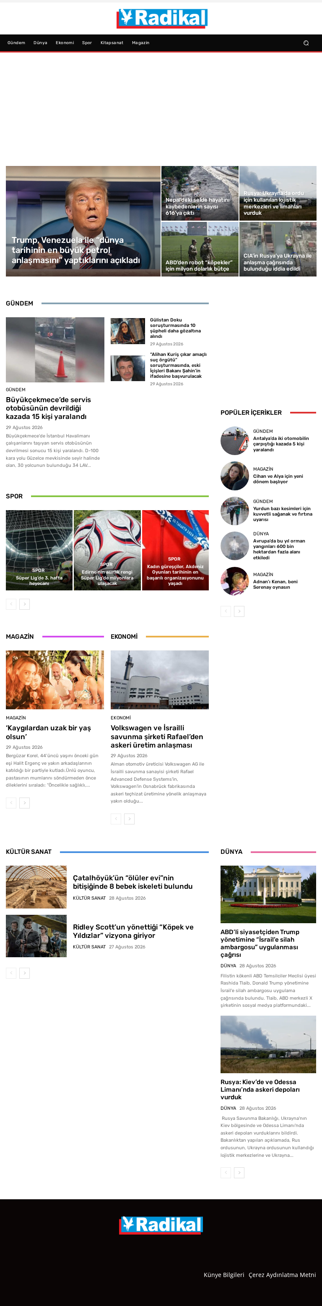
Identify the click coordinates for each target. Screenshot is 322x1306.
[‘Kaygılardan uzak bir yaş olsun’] (55, 679)
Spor (38, 570)
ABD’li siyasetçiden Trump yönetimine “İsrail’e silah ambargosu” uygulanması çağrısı (260, 943)
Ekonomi (121, 718)
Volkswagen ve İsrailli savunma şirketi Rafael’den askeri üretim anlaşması (157, 736)
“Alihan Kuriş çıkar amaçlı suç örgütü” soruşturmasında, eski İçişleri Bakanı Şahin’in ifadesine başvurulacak (178, 365)
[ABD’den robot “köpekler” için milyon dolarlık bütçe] (200, 249)
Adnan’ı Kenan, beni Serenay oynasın (275, 584)
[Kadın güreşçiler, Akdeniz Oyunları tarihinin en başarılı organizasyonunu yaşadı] (175, 550)
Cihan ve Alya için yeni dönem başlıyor (278, 479)
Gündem (16, 389)
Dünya (261, 534)
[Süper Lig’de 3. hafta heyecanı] (39, 550)
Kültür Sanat (89, 898)
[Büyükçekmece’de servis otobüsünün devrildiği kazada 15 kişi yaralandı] (55, 349)
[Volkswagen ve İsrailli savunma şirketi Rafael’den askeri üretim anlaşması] (160, 679)
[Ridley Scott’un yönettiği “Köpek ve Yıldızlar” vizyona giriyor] (36, 936)
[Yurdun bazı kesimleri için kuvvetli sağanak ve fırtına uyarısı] (235, 511)
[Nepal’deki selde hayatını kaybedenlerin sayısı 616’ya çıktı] (200, 193)
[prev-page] (11, 604)
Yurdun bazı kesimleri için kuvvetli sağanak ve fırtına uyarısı (282, 514)
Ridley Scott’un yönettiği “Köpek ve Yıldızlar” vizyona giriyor (133, 931)
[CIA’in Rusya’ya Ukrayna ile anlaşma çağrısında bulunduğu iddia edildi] (278, 249)
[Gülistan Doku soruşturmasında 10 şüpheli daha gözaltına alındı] (128, 331)
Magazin (16, 718)
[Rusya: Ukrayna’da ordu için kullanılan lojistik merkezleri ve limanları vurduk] (278, 193)
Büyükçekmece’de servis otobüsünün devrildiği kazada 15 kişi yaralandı (48, 408)
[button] (306, 42)
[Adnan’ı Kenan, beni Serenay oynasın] (235, 581)
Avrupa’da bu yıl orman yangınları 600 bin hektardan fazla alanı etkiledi (279, 549)
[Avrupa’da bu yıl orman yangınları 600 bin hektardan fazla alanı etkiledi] (235, 546)
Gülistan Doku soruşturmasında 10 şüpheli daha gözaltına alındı (175, 328)
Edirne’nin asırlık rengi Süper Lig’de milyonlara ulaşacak (107, 577)
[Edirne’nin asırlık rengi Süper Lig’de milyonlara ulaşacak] (107, 550)
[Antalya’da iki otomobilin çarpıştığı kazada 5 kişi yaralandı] (235, 441)
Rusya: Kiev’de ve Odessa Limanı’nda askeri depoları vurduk (260, 1089)
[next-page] (24, 604)
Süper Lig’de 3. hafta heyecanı (39, 580)
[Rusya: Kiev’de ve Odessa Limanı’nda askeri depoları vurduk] (268, 1044)
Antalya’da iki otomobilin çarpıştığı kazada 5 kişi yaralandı (281, 444)
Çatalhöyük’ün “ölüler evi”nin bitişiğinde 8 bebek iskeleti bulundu (133, 882)
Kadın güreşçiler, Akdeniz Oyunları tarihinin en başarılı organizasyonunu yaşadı (175, 575)
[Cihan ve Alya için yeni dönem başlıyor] (235, 475)
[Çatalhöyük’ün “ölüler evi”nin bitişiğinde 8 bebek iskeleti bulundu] (36, 887)
